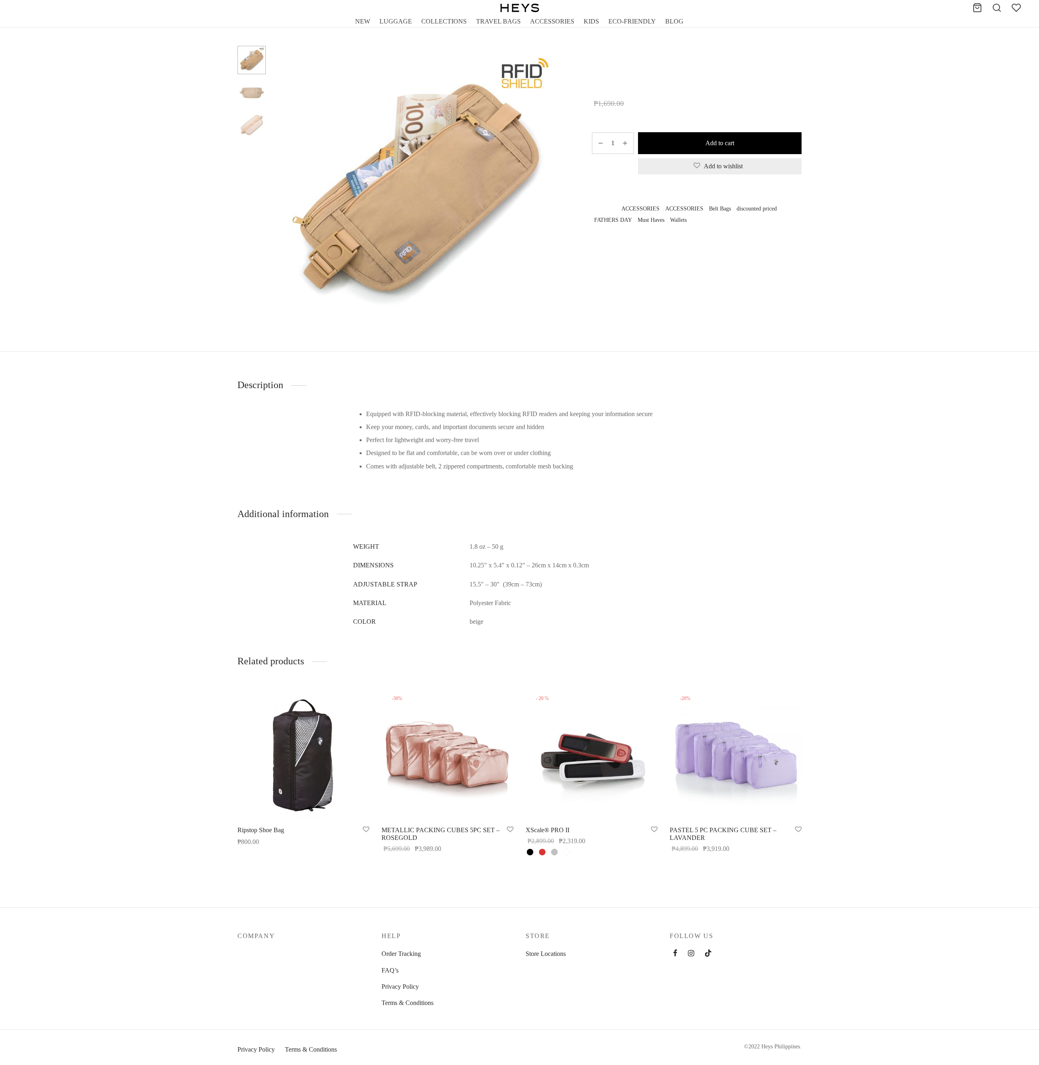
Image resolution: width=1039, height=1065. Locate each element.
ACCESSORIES (552, 21)
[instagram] (691, 954)
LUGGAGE (395, 21)
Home (599, 63)
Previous (282, 189)
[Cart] (977, 8)
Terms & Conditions (407, 1002)
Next (553, 189)
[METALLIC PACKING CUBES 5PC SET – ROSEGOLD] (447, 754)
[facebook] (675, 954)
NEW (362, 21)
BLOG (674, 21)
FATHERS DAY (613, 220)
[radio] (530, 852)
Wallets (621, 63)
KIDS (591, 21)
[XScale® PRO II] (591, 754)
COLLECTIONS (444, 21)
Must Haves (651, 220)
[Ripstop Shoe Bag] (303, 754)
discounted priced (757, 208)
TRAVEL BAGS (498, 21)
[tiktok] (708, 954)
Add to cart (719, 143)
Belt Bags (720, 208)
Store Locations (546, 953)
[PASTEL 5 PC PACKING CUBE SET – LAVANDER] (736, 754)
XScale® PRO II (547, 830)
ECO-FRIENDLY (632, 21)
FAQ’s (390, 970)
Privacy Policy (400, 986)
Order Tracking (401, 953)
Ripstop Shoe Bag (260, 830)
